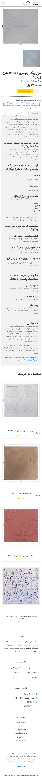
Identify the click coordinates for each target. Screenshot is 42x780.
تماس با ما (16, 677)
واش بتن (21, 725)
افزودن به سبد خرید (24, 91)
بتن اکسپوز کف (21, 740)
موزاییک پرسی (21, 729)
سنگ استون (34, 107)
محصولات (21, 717)
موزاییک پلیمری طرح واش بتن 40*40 (21, 555)
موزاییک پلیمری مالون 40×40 (21, 493)
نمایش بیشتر (21, 766)
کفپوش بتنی (21, 736)
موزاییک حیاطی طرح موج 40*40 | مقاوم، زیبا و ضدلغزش (21, 617)
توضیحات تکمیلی (18, 114)
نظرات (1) (6, 114)
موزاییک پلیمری (31, 100)
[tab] (35, 114)
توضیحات (34, 113)
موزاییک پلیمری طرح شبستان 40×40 (21, 430)
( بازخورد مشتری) (26, 81)
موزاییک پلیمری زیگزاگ (28, 105)
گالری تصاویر (15, 667)
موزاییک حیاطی (21, 100)
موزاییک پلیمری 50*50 (28, 102)
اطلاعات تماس (21, 688)
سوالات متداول (32, 672)
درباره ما (21, 636)
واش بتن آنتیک (21, 733)
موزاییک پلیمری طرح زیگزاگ (11, 105)
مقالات (34, 677)
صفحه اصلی (33, 667)
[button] (3, 3)
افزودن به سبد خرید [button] (19, 423)
